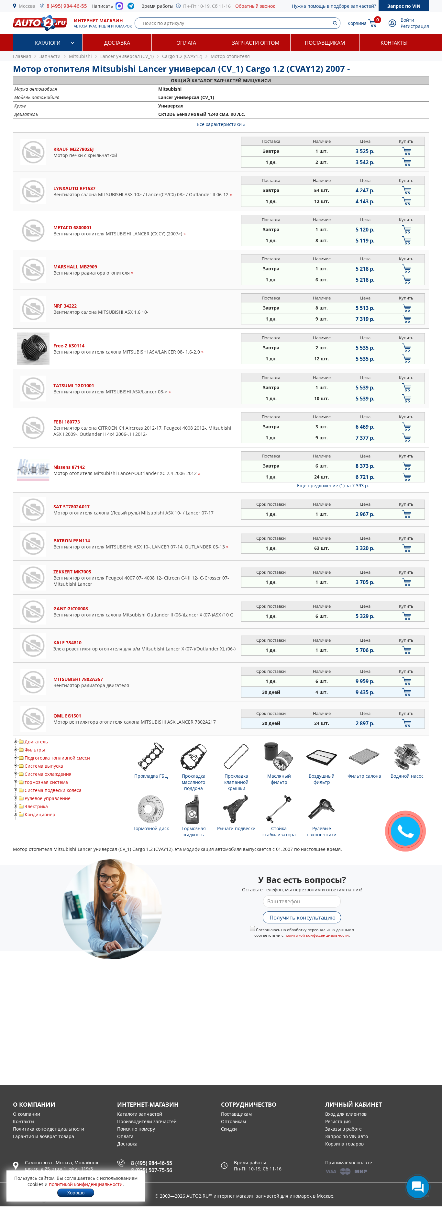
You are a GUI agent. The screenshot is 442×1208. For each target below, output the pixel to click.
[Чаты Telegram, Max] (417, 1187)
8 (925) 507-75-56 (151, 1170)
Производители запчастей (147, 1121)
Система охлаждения (48, 774)
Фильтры (35, 750)
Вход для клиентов (346, 1114)
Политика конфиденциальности (48, 1129)
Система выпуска (44, 766)
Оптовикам (233, 1121)
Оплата (186, 42)
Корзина (357, 23)
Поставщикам (325, 42)
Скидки (229, 1129)
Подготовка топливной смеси (57, 758)
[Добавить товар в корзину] (406, 151)
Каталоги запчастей (139, 1114)
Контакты (394, 42)
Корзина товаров (344, 1144)
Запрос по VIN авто (346, 1136)
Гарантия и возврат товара (43, 1136)
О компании (26, 1114)
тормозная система (46, 782)
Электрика (36, 806)
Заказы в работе (343, 1129)
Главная (22, 56)
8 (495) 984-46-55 (67, 6)
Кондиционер (40, 814)
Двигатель (36, 742)
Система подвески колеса (53, 790)
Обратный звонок (255, 6)
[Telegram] (132, 7)
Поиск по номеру (136, 1129)
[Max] (119, 8)
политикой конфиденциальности (316, 935)
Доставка (117, 42)
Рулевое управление (48, 798)
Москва (27, 6)
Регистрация (415, 26)
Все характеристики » (221, 124)
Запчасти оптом (255, 42)
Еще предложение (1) (333, 485)
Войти (407, 20)
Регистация (338, 1121)
